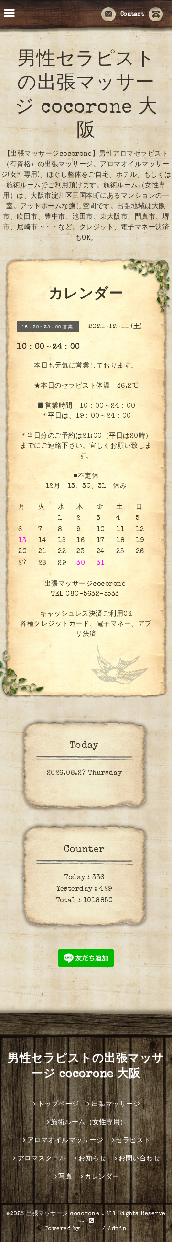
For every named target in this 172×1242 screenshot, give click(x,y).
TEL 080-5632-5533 (85, 594)
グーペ (91, 1229)
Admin (117, 1229)
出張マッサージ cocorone (64, 1214)
